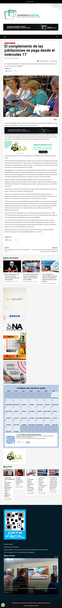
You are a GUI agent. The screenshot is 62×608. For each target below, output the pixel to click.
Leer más (7, 592)
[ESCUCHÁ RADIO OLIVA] (31, 147)
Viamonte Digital (9, 58)
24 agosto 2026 (8, 500)
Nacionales (12, 43)
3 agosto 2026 (31, 493)
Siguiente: (45, 249)
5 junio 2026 (15, 281)
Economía (7, 43)
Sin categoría (19, 474)
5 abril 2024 (16, 58)
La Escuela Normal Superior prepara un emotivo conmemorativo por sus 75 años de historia (42, 484)
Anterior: (17, 249)
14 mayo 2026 (34, 281)
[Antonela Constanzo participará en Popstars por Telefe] (31, 576)
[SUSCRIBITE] (31, 130)
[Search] (57, 36)
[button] (4, 36)
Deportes (52, 472)
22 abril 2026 (53, 283)
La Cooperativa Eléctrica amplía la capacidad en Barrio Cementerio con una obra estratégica (30, 484)
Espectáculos (8, 270)
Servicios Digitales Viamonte (31, 605)
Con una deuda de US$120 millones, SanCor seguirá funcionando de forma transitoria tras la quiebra (49, 277)
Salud (51, 474)
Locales (6, 474)
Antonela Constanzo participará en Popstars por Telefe (19, 481)
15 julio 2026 (53, 492)
